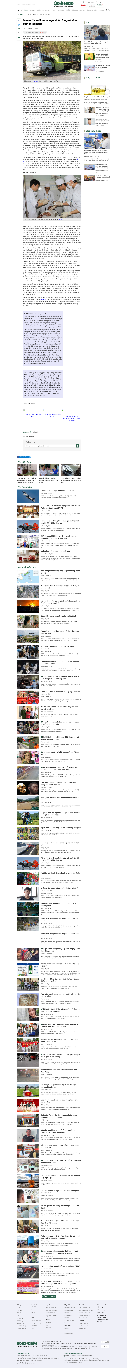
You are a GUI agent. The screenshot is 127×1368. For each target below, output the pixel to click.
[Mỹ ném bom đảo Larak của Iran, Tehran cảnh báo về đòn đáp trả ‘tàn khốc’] (28, 606)
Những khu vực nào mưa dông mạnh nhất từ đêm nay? (60, 798)
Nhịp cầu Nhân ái (101, 1315)
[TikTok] (83, 2)
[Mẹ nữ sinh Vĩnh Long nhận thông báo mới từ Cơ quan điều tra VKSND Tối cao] (28, 1030)
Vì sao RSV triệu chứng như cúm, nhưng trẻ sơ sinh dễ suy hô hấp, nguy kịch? (96, 42)
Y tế (21, 10)
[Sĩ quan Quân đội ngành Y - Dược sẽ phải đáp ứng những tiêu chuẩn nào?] (28, 818)
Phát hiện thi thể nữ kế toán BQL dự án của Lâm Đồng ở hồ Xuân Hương (60, 738)
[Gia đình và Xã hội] (83, 5)
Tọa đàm (34, 1310)
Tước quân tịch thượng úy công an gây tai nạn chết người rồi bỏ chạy (71, 480)
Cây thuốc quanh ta (50, 1312)
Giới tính (67, 10)
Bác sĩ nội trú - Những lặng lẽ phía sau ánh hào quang (102, 176)
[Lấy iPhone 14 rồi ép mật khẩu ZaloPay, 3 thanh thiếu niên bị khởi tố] (28, 984)
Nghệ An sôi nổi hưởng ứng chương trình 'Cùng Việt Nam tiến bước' (59, 1040)
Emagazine (48, 1322)
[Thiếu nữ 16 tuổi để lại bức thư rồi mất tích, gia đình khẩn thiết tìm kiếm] (28, 1014)
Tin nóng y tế (20, 1318)
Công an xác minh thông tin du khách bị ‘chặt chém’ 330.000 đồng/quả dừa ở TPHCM (59, 1252)
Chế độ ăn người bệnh (84, 1312)
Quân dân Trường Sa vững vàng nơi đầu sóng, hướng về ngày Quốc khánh (59, 1116)
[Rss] (108, 1342)
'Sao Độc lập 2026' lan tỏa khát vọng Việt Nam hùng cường (59, 1101)
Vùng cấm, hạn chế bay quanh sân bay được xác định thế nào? (60, 632)
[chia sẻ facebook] (19, 21)
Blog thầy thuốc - (88, 156)
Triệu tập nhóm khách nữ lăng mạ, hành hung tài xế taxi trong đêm (60, 662)
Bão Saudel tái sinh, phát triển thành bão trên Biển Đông (59, 1071)
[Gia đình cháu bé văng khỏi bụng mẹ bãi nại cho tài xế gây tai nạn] (49, 470)
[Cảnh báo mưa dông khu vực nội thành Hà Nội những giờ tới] (28, 909)
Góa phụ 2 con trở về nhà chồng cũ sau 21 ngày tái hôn (60, 753)
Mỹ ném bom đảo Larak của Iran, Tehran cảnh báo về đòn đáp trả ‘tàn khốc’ (61, 602)
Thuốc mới (34, 1325)
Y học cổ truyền (60, 10)
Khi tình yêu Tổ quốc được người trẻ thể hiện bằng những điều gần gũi (61, 1086)
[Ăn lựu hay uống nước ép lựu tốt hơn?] (28, 556)
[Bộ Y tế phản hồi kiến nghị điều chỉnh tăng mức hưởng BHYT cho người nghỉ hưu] (28, 541)
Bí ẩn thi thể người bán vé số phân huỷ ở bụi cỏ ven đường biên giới (59, 889)
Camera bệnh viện (21, 1328)
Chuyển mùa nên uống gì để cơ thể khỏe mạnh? (97, 97)
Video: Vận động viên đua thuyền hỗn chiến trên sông (60, 919)
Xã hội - (43, 575)
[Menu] (106, 10)
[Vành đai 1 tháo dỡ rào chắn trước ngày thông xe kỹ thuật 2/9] (28, 591)
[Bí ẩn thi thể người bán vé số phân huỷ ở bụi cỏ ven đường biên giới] (28, 893)
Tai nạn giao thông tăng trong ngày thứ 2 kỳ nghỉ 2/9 (60, 844)
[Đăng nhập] (100, 2)
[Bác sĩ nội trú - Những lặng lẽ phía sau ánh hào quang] (89, 178)
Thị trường (101, 10)
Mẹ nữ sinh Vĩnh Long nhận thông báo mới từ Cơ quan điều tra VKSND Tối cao (59, 1025)
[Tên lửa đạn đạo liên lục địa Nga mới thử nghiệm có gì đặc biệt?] (28, 1181)
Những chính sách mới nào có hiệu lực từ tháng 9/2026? (60, 965)
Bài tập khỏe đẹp (68, 1333)
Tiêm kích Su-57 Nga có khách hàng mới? (57, 491)
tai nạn (36, 81)
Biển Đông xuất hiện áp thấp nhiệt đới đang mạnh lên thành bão (60, 572)
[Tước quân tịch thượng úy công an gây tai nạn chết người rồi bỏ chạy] (71, 470)
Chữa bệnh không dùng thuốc (52, 1316)
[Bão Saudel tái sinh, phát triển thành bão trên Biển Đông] (28, 1075)
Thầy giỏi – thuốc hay (51, 1307)
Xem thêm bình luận (28, 436)
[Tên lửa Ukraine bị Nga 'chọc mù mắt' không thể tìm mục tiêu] (28, 1196)
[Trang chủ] (18, 10)
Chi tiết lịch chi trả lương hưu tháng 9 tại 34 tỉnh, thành (60, 1207)
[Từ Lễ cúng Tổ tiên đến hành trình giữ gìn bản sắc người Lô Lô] (28, 697)
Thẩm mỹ (66, 1331)
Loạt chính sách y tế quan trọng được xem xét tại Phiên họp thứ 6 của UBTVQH (60, 507)
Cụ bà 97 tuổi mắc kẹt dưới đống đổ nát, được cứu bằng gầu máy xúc (60, 723)
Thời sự (26, 10)
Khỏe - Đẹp (82, 10)
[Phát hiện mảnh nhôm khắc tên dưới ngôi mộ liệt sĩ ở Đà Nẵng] (28, 999)
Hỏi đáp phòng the (83, 1323)
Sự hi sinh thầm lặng (22, 1326)
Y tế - (42, 510)
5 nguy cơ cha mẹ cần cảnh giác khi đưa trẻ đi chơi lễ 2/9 (59, 647)
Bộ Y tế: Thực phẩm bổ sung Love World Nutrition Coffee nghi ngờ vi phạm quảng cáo (102, 57)
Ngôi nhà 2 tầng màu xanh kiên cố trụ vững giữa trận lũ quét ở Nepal (61, 1161)
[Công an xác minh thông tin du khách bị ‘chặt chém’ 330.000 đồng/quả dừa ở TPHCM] (28, 1256)
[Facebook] (104, 1342)
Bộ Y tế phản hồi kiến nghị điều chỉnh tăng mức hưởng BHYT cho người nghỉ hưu (59, 537)
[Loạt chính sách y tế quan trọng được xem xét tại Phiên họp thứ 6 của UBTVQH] (28, 511)
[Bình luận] (19, 37)
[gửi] (77, 445)
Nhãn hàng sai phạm (102, 1310)
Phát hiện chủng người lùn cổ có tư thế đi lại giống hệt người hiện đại (58, 783)
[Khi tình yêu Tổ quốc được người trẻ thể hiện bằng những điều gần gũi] (28, 1090)
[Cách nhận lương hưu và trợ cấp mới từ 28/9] (28, 621)
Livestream (34, 1315)
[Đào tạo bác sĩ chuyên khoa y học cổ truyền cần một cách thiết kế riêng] (89, 167)
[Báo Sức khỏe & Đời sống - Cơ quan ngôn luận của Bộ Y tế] (63, 4)
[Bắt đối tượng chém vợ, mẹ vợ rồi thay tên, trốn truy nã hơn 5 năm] (28, 712)
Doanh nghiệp (100, 1312)
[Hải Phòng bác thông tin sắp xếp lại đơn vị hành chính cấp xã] (28, 1151)
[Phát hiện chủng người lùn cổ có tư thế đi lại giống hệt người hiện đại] (28, 788)
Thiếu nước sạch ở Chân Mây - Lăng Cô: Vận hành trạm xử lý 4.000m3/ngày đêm (60, 1237)
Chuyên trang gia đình (103, 1319)
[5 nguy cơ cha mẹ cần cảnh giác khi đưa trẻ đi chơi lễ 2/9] (28, 652)
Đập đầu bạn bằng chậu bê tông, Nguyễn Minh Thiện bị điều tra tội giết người (59, 1131)
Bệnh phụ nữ (67, 1312)
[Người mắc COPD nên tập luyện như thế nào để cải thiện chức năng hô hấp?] (89, 110)
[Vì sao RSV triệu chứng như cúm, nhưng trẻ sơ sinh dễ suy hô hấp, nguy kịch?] (97, 32)
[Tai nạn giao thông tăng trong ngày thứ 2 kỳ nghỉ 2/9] (28, 848)
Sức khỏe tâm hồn (69, 1320)
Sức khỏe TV (40, 10)
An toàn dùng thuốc (36, 1320)
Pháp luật (35, 14)
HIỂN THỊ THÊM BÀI (48, 1296)
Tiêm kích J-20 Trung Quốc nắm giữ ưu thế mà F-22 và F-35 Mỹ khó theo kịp (60, 522)
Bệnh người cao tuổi (69, 1307)
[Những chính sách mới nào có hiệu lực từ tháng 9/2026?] (28, 969)
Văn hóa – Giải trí (101, 1317)
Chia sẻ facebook (24, 456)
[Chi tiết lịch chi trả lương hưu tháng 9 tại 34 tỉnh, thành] (28, 1211)
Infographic (48, 1327)
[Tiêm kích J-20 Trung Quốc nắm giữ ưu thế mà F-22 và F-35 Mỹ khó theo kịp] (28, 526)
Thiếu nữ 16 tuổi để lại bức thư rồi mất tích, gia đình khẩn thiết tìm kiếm (60, 1010)
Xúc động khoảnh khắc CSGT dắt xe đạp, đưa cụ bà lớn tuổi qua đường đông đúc (59, 768)
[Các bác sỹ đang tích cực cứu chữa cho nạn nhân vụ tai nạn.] (52, 196)
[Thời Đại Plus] (100, 5)
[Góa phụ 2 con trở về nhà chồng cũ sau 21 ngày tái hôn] (28, 757)
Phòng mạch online (92, 10)
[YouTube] (89, 2)
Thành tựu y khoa (21, 1321)
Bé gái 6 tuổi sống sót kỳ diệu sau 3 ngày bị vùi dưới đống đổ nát (60, 950)
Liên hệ (105, 1346)
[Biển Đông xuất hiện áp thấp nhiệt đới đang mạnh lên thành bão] (28, 576)
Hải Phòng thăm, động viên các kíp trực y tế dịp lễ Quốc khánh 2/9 (102, 67)
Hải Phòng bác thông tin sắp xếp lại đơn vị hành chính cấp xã (60, 1146)
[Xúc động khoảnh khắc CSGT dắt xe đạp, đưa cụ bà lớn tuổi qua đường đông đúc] (28, 773)
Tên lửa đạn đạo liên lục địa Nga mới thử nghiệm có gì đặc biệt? (60, 1176)
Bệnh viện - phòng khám (52, 1310)
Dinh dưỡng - (45, 554)
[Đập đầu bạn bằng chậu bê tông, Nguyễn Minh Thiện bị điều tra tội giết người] (28, 1135)
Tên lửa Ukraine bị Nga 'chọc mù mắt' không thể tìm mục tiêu (60, 1192)
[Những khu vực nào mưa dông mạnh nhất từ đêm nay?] (28, 803)
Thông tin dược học (36, 1323)
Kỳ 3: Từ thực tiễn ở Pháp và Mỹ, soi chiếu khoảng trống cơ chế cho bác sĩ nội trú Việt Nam (95, 152)
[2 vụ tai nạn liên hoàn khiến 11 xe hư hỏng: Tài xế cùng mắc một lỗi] (28, 1271)
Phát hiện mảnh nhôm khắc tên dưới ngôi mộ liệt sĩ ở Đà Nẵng (60, 995)
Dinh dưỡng (74, 10)
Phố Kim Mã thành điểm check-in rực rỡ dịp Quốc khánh (60, 874)
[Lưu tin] (19, 33)
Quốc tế (42, 14)
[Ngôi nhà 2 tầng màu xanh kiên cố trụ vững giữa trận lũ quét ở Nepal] (28, 1166)
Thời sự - (43, 681)
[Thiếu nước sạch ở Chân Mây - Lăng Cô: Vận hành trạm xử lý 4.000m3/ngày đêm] (28, 1241)
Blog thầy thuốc (93, 131)
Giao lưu (34, 1312)
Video (47, 1325)
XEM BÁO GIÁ (79, 1353)
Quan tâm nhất (27, 432)
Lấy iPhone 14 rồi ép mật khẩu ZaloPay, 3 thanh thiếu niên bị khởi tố (60, 980)
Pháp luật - (44, 666)
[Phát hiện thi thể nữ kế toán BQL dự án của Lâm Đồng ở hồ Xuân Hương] (28, 742)
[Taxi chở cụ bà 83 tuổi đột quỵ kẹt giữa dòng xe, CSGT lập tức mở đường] (28, 1060)
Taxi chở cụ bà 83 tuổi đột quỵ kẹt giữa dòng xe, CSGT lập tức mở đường (61, 1055)
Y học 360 (47, 10)
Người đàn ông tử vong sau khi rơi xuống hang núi (61, 828)
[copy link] (19, 29)
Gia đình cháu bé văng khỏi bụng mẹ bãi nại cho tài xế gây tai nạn (48, 480)
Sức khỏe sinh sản (83, 1326)
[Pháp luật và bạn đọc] (92, 5)
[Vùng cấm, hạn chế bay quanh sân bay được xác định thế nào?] (28, 636)
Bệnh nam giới (68, 1315)
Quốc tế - (43, 493)
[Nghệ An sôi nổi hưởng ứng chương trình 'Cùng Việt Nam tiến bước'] (28, 1045)
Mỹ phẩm (66, 1328)
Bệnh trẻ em (67, 1317)
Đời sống (99, 1321)
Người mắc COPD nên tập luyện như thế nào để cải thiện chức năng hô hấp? (102, 109)
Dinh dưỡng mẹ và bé (84, 1307)
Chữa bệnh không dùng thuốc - (92, 99)
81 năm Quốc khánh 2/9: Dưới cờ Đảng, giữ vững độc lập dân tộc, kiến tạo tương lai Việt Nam (60, 1282)
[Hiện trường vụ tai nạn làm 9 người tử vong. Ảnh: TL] (52, 60)
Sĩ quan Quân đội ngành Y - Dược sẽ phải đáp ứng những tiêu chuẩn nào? (60, 814)
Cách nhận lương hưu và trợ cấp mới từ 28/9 (58, 616)
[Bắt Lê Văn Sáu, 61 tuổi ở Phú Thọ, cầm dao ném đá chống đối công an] (28, 1226)
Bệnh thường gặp (68, 1310)
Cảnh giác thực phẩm (84, 1315)
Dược (53, 10)
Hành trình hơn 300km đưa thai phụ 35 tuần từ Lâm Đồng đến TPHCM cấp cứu (60, 677)
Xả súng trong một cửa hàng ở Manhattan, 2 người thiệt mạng (71, 418)
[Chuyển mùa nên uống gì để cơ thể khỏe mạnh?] (97, 87)
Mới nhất (35, 432)
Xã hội (29, 14)
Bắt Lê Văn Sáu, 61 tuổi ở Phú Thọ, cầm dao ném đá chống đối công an (60, 1222)
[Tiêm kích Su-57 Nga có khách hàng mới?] (28, 496)
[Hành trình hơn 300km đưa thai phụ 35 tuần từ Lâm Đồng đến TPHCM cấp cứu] (28, 682)
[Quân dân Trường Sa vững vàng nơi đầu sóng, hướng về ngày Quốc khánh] (28, 1120)
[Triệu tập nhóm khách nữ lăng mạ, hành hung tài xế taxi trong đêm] (28, 667)
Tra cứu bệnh (32, 10)
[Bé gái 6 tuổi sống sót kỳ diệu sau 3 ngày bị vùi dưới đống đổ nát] (28, 954)
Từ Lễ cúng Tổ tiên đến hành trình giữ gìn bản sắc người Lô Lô (60, 693)
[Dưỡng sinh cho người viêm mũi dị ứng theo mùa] (89, 121)
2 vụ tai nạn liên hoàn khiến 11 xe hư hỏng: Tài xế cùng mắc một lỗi (60, 1267)
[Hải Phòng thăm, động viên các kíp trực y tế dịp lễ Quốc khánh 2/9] (89, 68)
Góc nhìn (48, 14)
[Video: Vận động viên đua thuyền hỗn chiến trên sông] (28, 924)
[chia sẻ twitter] (19, 25)
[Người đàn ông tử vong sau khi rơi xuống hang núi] (28, 833)
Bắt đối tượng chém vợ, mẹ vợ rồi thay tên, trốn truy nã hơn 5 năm (59, 708)
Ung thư (66, 1322)
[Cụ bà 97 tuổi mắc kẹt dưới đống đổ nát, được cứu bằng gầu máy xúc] (28, 727)
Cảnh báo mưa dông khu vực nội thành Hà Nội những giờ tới (59, 904)
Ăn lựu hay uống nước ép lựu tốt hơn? (56, 551)
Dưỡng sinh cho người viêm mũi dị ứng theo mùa (102, 120)
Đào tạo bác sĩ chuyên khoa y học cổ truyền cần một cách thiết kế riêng (102, 166)
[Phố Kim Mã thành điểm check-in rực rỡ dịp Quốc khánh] (28, 878)
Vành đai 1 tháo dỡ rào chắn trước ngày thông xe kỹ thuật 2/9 (60, 587)
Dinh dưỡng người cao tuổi (86, 1310)
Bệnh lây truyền (83, 1328)
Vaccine (33, 1328)
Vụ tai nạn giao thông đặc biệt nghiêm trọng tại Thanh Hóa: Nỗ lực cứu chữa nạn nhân (26, 480)
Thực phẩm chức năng (84, 1317)
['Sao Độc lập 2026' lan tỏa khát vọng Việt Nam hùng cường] (28, 1105)
